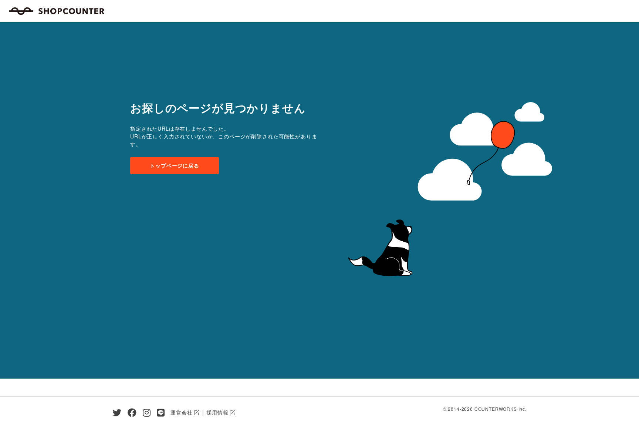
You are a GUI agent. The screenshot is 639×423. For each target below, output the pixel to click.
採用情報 (217, 412)
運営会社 (181, 412)
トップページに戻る (174, 165)
